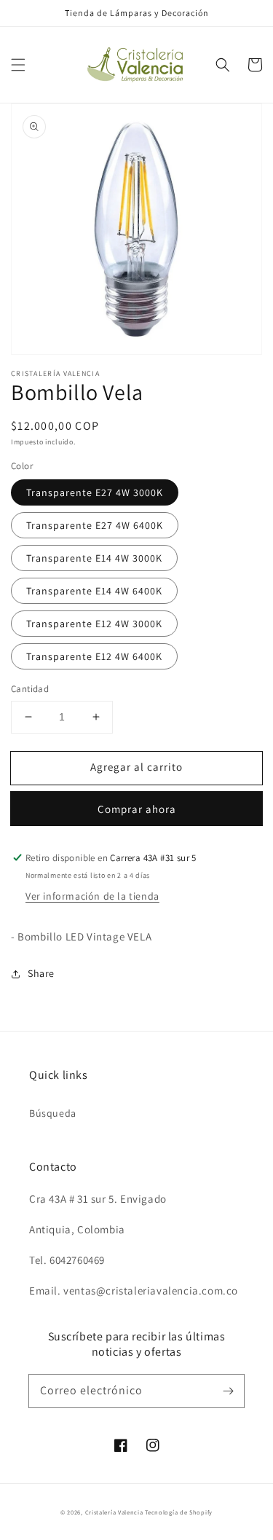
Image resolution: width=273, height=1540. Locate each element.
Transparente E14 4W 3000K (94, 558)
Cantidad (30, 689)
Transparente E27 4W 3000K (94, 492)
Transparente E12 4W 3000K (94, 623)
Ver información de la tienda (92, 896)
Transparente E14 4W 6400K (94, 590)
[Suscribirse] (228, 1391)
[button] (18, 65)
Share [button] (41, 973)
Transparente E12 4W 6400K (94, 656)
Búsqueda (52, 1113)
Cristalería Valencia (114, 1512)
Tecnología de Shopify (179, 1512)
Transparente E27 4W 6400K (94, 525)
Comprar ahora (137, 809)
